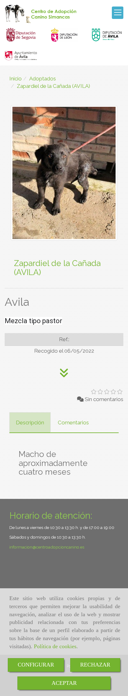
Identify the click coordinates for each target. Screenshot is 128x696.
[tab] (30, 422)
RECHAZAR (95, 665)
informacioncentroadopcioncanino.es (46, 547)
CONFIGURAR (36, 665)
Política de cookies (55, 646)
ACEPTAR (64, 683)
